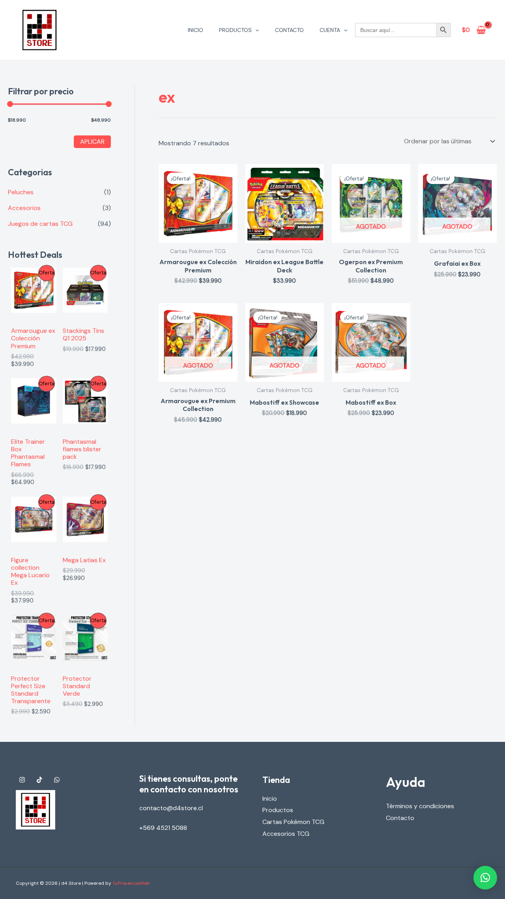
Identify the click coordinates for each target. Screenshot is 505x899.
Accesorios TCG (285, 834)
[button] (255, 30)
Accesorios (24, 208)
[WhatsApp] (56, 779)
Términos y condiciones (420, 806)
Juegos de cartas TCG (40, 224)
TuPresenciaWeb (131, 883)
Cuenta (330, 30)
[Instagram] (22, 779)
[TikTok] (39, 779)
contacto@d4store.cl (171, 808)
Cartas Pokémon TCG (293, 822)
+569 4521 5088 (163, 828)
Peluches (21, 192)
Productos (235, 30)
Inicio (195, 30)
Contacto (289, 30)
